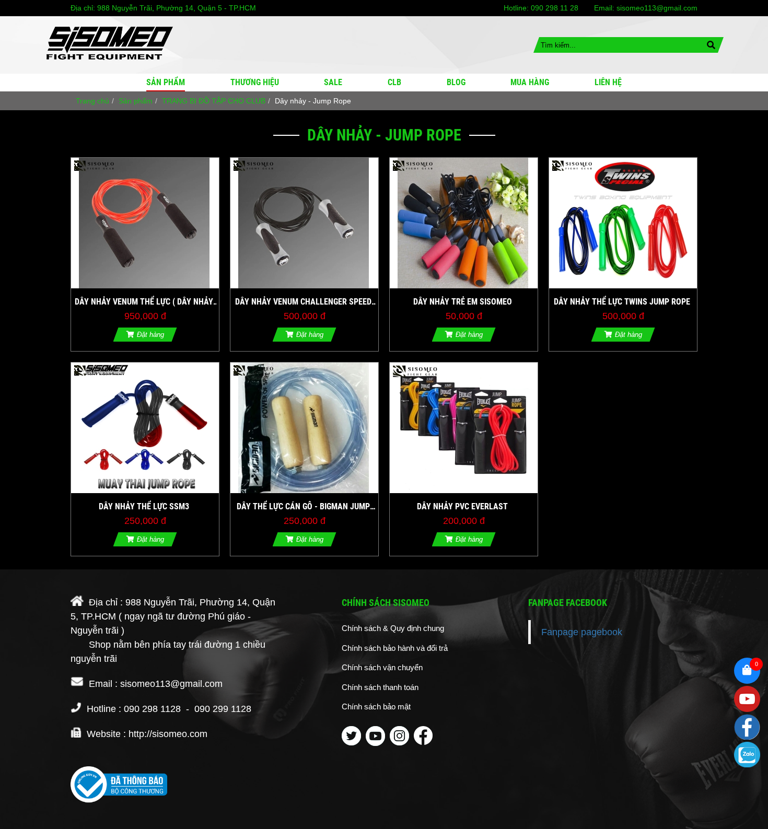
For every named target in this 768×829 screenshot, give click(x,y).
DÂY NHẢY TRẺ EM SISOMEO (462, 302)
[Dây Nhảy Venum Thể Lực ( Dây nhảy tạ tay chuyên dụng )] (145, 223)
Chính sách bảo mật (376, 706)
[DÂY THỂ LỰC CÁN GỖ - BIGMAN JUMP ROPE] (304, 428)
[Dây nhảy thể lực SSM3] (145, 428)
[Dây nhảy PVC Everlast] (464, 428)
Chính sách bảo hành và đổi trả (395, 648)
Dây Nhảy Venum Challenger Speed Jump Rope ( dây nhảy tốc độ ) (303, 302)
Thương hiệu (254, 82)
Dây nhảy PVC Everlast (462, 506)
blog (456, 82)
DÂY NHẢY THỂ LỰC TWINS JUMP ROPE (622, 302)
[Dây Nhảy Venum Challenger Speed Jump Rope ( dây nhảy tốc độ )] (304, 223)
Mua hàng (529, 82)
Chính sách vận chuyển (382, 667)
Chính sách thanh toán (380, 687)
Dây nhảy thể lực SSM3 (144, 506)
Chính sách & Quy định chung (393, 628)
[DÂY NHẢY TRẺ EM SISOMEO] (464, 223)
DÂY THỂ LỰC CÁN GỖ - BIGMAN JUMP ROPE (303, 507)
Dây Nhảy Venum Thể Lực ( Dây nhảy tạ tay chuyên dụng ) (144, 302)
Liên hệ (608, 82)
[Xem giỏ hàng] (747, 671)
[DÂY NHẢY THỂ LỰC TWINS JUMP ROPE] (623, 223)
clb (394, 82)
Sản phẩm (165, 82)
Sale (333, 82)
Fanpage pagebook (581, 632)
